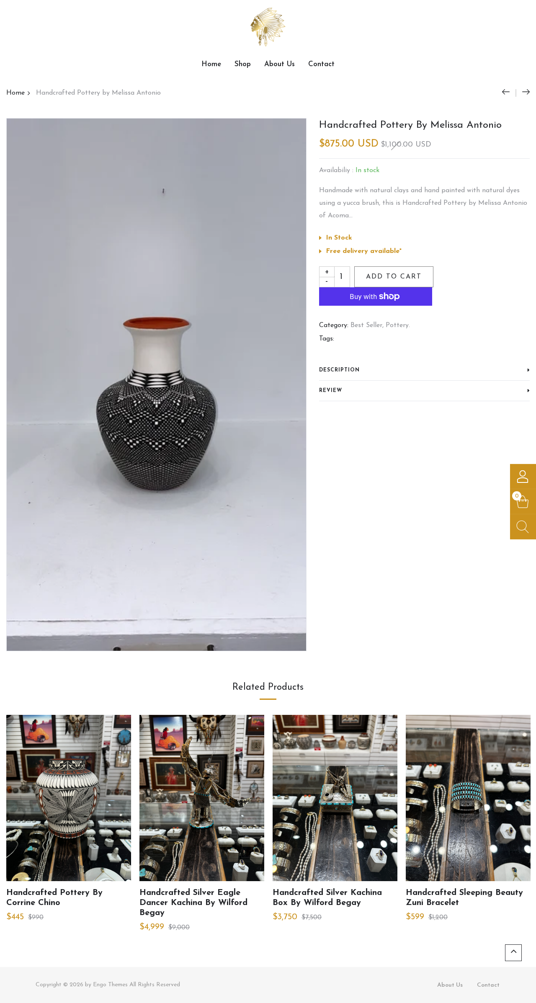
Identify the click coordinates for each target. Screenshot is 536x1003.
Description (339, 370)
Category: (333, 325)
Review (330, 390)
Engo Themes (110, 985)
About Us (279, 64)
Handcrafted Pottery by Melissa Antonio (98, 93)
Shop (242, 64)
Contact (321, 64)
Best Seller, (367, 325)
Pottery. (398, 325)
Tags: (326, 338)
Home (211, 64)
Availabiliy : (336, 170)
